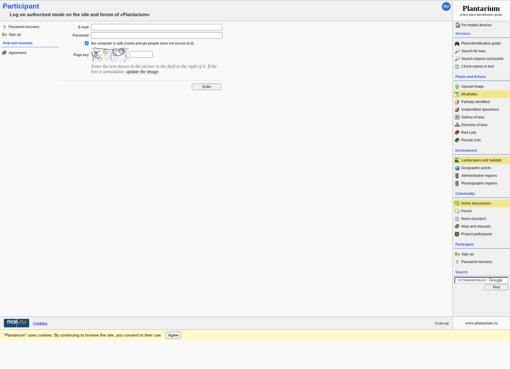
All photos (469, 94)
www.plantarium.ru (481, 323)
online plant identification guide (481, 10)
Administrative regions (479, 176)
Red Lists (468, 132)
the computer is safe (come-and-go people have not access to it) (142, 43)
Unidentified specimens (480, 109)
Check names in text (477, 66)
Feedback (40, 323)
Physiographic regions (479, 183)
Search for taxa (473, 51)
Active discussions (476, 203)
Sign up (15, 34)
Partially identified (475, 102)
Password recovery (24, 27)
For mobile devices (476, 25)
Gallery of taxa (472, 117)
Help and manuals (476, 226)
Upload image (472, 86)
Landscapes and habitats (481, 160)
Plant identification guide (481, 43)
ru (446, 6)
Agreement (17, 53)
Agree (173, 335)
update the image (142, 71)
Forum (466, 211)
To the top (442, 323)
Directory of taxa (474, 125)
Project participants (476, 234)
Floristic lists (471, 140)
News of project (473, 219)
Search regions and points (482, 59)
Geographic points (476, 168)
